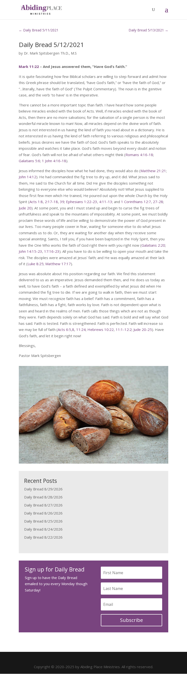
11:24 (81, 329)
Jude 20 (25, 208)
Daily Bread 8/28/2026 (43, 497)
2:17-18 (51, 201)
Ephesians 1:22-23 (81, 201)
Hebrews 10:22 (100, 329)
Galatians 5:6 (29, 160)
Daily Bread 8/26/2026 (43, 513)
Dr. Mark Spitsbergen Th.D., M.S (50, 53)
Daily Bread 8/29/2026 (43, 489)
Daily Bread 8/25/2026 (43, 521)
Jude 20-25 (142, 329)
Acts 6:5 (64, 329)
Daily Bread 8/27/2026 (43, 505)
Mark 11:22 (29, 66)
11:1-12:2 (124, 329)
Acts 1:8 (36, 201)
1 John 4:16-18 (54, 160)
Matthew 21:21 (153, 170)
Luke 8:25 (36, 263)
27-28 (158, 201)
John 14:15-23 (30, 251)
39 (62, 201)
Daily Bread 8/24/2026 (43, 529)
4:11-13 (105, 201)
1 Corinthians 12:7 (136, 201)
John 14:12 (27, 176)
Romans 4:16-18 (139, 154)
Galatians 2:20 (153, 245)
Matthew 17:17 (58, 263)
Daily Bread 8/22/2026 (43, 537)
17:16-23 (51, 251)
